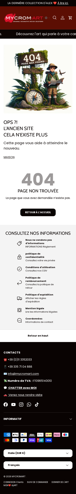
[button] (47, 17)
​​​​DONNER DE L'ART (60, 482)
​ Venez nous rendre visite (25, 395)
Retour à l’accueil (38, 212)
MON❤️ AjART (10, 485)
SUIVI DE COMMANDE (37, 482)
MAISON (9, 157)
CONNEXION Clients (14, 482)
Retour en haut (38, 335)
